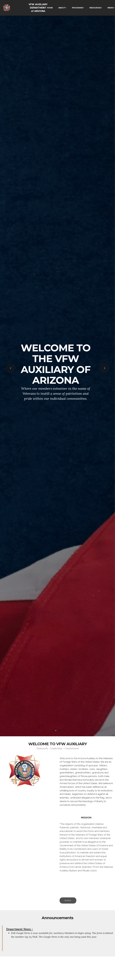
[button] (10, 368)
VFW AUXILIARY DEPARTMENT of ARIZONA (38, 7)
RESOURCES (95, 8)
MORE (68, 900)
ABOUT (61, 8)
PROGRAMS (77, 8)
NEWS (110, 8)
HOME (50, 8)
